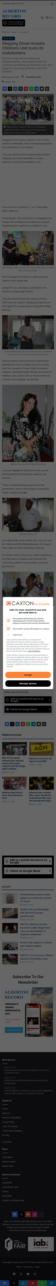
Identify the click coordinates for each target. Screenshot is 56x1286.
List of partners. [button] (34, 651)
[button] (28, 635)
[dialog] (28, 643)
